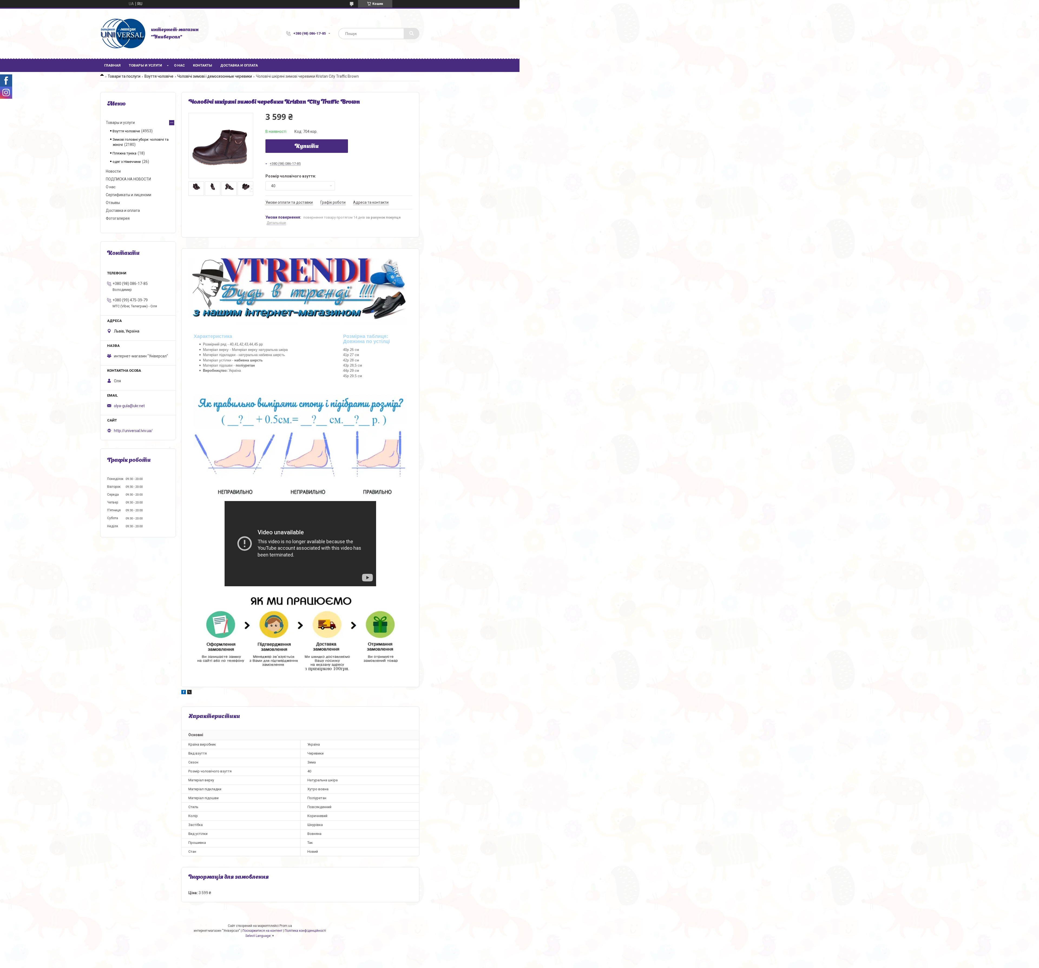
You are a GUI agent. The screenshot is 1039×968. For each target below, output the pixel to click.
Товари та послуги (124, 76)
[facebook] (183, 693)
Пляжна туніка (124, 153)
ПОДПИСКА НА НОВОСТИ (128, 179)
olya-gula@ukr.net (129, 406)
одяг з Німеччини (127, 162)
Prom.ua (286, 926)
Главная (112, 65)
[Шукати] (411, 33)
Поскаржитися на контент (262, 931)
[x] (189, 693)
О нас (179, 65)
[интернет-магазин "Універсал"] (123, 33)
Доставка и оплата (239, 65)
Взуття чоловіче (158, 76)
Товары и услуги (145, 65)
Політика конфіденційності (305, 931)
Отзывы (113, 202)
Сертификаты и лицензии (128, 195)
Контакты (202, 65)
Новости (113, 171)
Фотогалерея (118, 218)
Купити (307, 146)
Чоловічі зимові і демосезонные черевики (214, 76)
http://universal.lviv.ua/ (133, 431)
